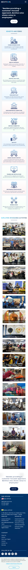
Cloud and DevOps (19, 519)
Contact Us (4, 543)
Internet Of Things (19, 523)
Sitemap (3, 545)
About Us (3, 535)
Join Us (14, 21)
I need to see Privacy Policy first (14, 563)
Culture (3, 537)
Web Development (20, 525)
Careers (3, 541)
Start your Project (6, 539)
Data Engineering (19, 521)
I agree (14, 567)
